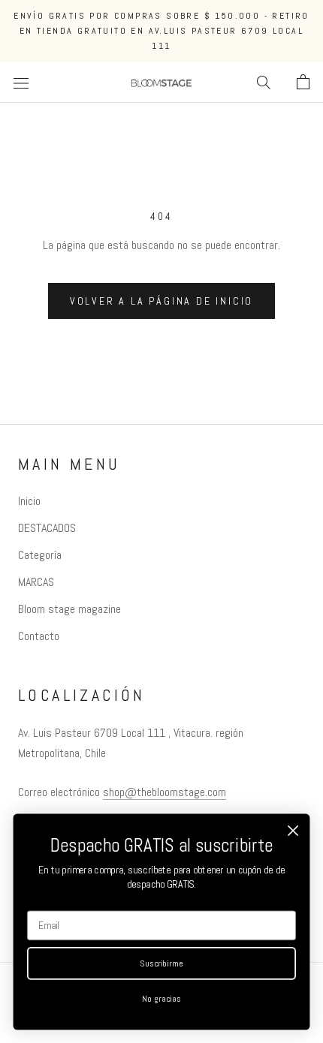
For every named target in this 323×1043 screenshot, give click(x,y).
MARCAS (36, 582)
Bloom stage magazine (69, 609)
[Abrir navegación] (21, 83)
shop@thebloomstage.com (164, 792)
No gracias (161, 998)
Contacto (38, 636)
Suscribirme (162, 963)
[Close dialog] (293, 831)
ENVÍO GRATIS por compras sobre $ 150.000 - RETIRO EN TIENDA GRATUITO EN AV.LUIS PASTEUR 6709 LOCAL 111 (161, 31)
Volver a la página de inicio (161, 301)
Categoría (40, 555)
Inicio (29, 501)
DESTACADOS (47, 528)
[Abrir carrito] (303, 82)
